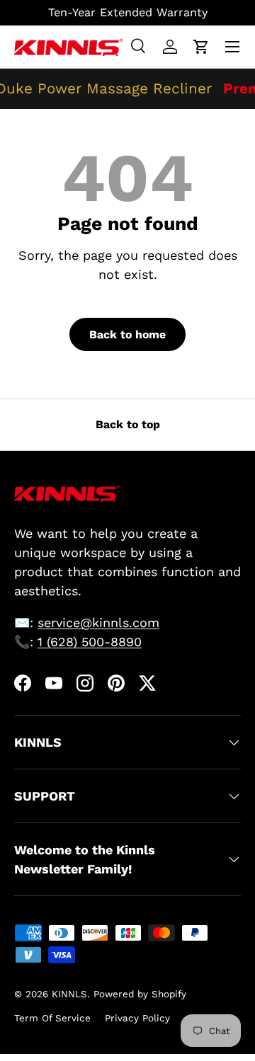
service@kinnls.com (98, 622)
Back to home (127, 334)
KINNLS (69, 993)
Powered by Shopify (140, 993)
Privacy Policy (137, 1017)
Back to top (128, 424)
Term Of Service (52, 1017)
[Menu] (232, 46)
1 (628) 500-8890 (90, 641)
